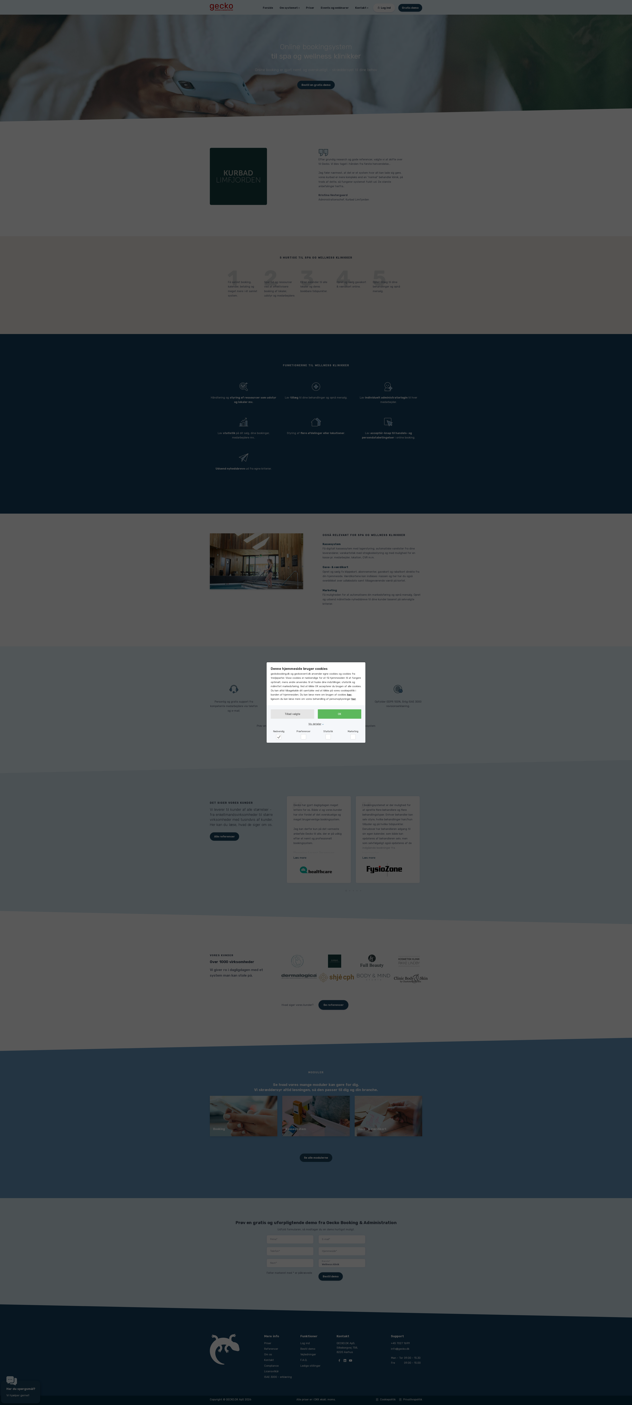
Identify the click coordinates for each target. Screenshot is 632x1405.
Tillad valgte (292, 714)
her (349, 694)
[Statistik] (328, 736)
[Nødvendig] (278, 736)
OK (339, 714)
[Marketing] (353, 736)
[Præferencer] (303, 736)
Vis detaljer (314, 723)
